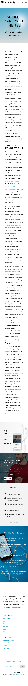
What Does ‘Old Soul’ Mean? (14, 494)
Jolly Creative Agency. (19, 674)
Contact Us (6, 648)
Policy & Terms (11, 661)
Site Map (19, 661)
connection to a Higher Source (13, 309)
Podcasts (5, 626)
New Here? (6, 643)
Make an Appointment (9, 640)
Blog (4, 621)
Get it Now (7, 443)
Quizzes (5, 629)
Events (5, 624)
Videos (5, 632)
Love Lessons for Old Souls (10, 551)
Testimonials (6, 645)
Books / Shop (6, 618)
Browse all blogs (13, 522)
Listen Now (7, 478)
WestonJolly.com (9, 673)
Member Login (9, 654)
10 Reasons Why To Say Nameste (12, 567)
